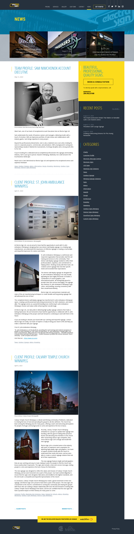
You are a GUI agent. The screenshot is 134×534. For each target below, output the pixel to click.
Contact (81, 7)
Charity (85, 152)
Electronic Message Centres (92, 159)
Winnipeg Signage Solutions (92, 179)
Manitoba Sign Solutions (33, 494)
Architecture (87, 199)
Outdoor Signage (24, 166)
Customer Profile (20, 494)
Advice (31, 166)
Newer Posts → (68, 508)
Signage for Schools (51, 494)
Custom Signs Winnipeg (90, 219)
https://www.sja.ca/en (30, 338)
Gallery (64, 7)
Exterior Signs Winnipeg (28, 167)
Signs (85, 182)
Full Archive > (115, 109)
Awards (85, 192)
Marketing (57, 166)
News (89, 7)
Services (55, 7)
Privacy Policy (115, 529)
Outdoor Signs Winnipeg (29, 495)
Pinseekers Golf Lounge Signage (66, 53)
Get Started (99, 7)
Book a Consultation (98, 82)
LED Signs (86, 165)
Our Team (73, 7)
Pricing (47, 7)
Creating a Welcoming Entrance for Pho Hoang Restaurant (105, 52)
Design (44, 166)
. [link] (44, 335)
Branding (50, 166)
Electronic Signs (88, 162)
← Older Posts (20, 508)
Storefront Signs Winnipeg (91, 215)
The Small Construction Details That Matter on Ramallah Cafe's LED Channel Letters (29, 50)
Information (38, 166)
